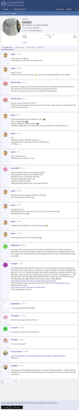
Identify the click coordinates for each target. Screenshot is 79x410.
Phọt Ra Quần (16, 82)
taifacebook (15, 245)
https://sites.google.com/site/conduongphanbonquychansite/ (33, 281)
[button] (10, 9)
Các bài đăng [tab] (30, 47)
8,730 (75, 37)
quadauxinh (15, 304)
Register (13, 13)
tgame (13, 54)
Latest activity (5, 13)
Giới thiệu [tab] (41, 47)
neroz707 (14, 328)
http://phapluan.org (62, 283)
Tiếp (15, 382)
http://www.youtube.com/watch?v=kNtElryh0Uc (28, 287)
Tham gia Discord (19, 9)
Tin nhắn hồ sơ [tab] (7, 47)
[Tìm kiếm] (76, 9)
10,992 (24, 37)
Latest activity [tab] (19, 47)
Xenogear (14, 339)
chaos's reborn (16, 351)
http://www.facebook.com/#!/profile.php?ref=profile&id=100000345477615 (38, 356)
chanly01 (14, 264)
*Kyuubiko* (15, 316)
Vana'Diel (45, 25)
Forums (5, 9)
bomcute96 (15, 168)
